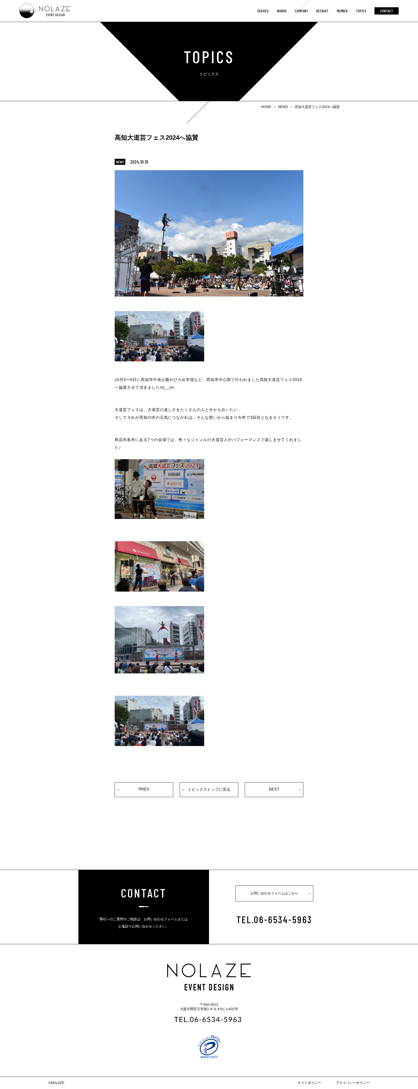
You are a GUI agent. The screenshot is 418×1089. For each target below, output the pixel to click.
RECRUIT (322, 10)
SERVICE (263, 10)
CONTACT (386, 10)
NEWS (283, 107)
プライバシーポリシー (353, 1083)
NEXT (274, 789)
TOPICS (361, 10)
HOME (266, 107)
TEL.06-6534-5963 (274, 919)
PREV (144, 789)
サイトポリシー (309, 1083)
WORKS (282, 10)
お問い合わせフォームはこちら (274, 893)
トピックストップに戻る (209, 789)
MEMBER (342, 10)
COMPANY (301, 10)
